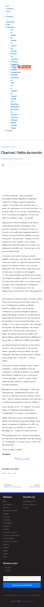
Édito (8, 25)
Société (14, 125)
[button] (5, 3)
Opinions (14, 117)
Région (13, 123)
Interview (14, 75)
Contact (9, 131)
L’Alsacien (15, 78)
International (16, 72)
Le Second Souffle (14, 96)
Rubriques (10, 27)
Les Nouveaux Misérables (15, 104)
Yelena (13, 128)
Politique (14, 120)
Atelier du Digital (27, 601)
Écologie (14, 62)
